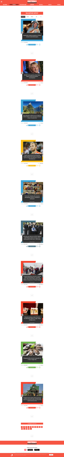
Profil (59, 4)
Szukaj (41, 4)
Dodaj (50, 4)
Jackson (41, 365)
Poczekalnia (23, 4)
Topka (14, 4)
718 (33, 426)
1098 (29, 428)
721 (39, 426)
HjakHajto (41, 163)
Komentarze (32, 44)
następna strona (32, 423)
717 (31, 426)
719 (35, 426)
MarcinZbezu (41, 244)
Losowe (32, 4)
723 (22, 428)
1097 (26, 428)
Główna (5, 4)
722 (42, 426)
